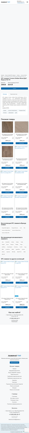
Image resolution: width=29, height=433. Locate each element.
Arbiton (3, 251)
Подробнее (7, 143)
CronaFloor (7, 249)
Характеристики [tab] (13, 94)
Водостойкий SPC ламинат (10, 75)
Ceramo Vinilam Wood (6, 230)
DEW (3, 249)
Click (24, 227)
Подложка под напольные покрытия (14, 384)
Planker (16, 244)
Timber (22, 241)
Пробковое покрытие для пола (15, 376)
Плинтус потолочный (14, 389)
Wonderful (7, 241)
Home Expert (9, 246)
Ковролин (14, 380)
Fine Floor (16, 246)
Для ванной (11, 112)
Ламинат (5, 2)
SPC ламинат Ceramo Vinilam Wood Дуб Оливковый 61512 (21, 208)
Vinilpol (17, 241)
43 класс (5, 112)
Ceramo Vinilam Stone (16, 230)
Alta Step (13, 251)
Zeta (3, 241)
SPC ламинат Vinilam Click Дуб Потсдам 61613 (22, 274)
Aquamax (8, 251)
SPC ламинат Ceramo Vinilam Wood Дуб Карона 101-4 (21, 159)
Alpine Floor (19, 251)
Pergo (21, 244)
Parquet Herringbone (6, 227)
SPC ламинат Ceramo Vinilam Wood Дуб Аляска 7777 (21, 135)
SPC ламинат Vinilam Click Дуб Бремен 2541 (7, 274)
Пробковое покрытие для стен (14, 378)
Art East (23, 249)
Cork (21, 227)
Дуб (16, 112)
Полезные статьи (14, 400)
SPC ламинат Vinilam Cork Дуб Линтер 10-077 (7, 299)
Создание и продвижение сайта (16, 431)
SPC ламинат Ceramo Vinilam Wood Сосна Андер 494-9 (7, 184)
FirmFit (21, 246)
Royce (7, 244)
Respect (12, 244)
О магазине (14, 396)
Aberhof (3, 254)
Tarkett (3, 244)
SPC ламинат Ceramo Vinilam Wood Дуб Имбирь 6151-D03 (7, 208)
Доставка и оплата (14, 398)
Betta (13, 249)
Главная (2, 75)
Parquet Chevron (15, 227)
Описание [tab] (5, 94)
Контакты (14, 402)
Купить (14, 88)
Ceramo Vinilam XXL (5, 232)
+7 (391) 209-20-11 (21, 2)
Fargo (25, 246)
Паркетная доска (14, 374)
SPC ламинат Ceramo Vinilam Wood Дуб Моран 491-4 (7, 159)
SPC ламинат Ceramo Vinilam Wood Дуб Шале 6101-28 (7, 135)
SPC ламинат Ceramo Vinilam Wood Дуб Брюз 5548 (21, 184)
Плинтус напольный (14, 385)
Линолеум (14, 382)
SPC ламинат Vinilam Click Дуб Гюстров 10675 (22, 299)
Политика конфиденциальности (14, 404)
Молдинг (14, 387)
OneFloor (3, 246)
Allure (25, 251)
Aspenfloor (18, 249)
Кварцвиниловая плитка (14, 370)
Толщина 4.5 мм (22, 110)
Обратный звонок (14, 362)
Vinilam (18, 75)
